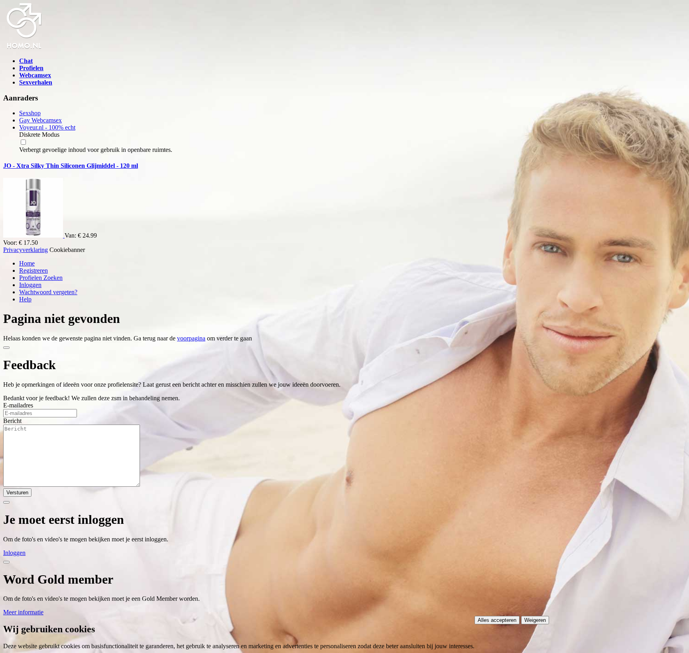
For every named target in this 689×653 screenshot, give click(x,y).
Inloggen (30, 284)
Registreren (33, 270)
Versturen (17, 493)
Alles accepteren (497, 620)
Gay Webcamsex (40, 120)
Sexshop (30, 113)
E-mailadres (18, 405)
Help (25, 299)
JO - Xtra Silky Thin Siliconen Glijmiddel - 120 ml (70, 165)
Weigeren (535, 620)
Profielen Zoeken (41, 277)
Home (27, 263)
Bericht (12, 420)
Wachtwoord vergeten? (48, 292)
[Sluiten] (6, 347)
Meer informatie (23, 612)
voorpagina (191, 338)
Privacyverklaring (25, 249)
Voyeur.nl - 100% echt (47, 127)
